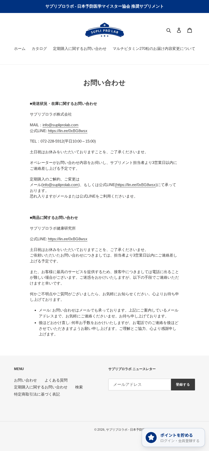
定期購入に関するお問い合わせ (41, 387)
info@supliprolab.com (61, 125)
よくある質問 (56, 380)
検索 (79, 387)
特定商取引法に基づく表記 (37, 394)
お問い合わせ (25, 380)
